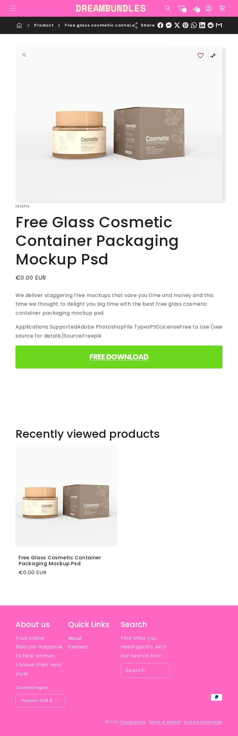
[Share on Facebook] (160, 25)
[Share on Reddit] (210, 25)
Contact (78, 647)
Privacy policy (133, 721)
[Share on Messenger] (168, 25)
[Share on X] (177, 25)
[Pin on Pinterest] (185, 25)
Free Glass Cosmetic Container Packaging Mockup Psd (60, 561)
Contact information (203, 721)
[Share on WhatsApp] (193, 25)
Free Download (119, 357)
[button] (13, 8)
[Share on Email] (219, 25)
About (75, 638)
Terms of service (165, 721)
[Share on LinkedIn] (202, 25)
